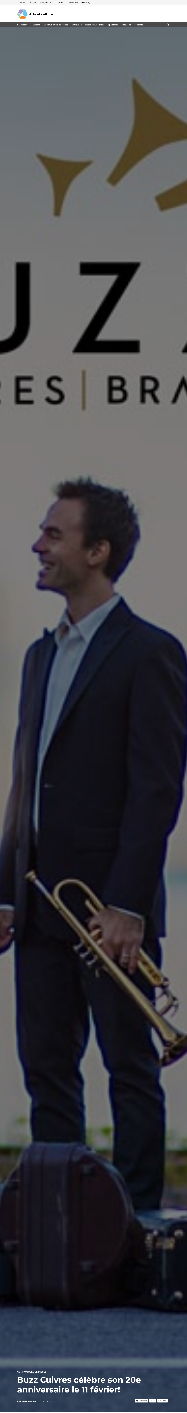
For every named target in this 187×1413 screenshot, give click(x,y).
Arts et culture (41, 14)
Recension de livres (94, 25)
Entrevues (77, 25)
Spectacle (113, 25)
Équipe (33, 2)
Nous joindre (45, 2)
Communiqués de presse (56, 25)
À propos (22, 2)
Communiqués (28, 1401)
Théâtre (139, 25)
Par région (22, 25)
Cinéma (36, 25)
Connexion (59, 2)
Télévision (127, 25)
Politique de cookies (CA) (79, 2)
